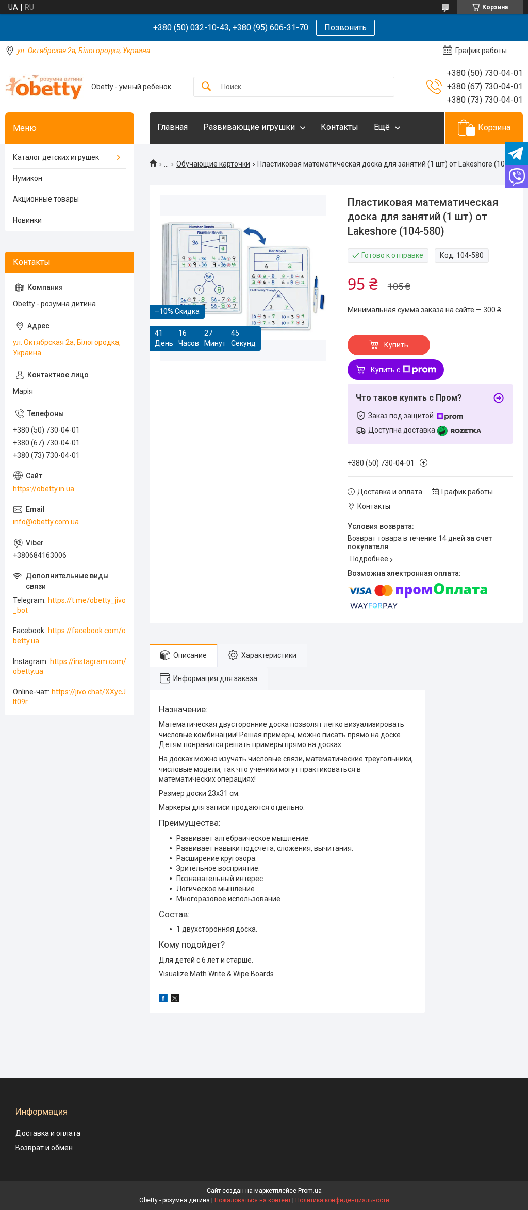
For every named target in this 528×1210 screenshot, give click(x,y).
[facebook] (163, 1000)
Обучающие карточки (213, 164)
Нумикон (27, 178)
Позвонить (345, 27)
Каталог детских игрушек (56, 157)
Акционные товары (46, 199)
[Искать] (206, 87)
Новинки (27, 220)
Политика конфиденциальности (342, 1200)
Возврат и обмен (44, 1147)
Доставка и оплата (47, 1133)
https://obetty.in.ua (43, 489)
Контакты (339, 127)
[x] (175, 1000)
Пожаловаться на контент (252, 1200)
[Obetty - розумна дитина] (44, 87)
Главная (172, 127)
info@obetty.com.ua (46, 522)
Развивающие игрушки (249, 127)
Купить (396, 345)
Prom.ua (310, 1191)
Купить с (385, 370)
